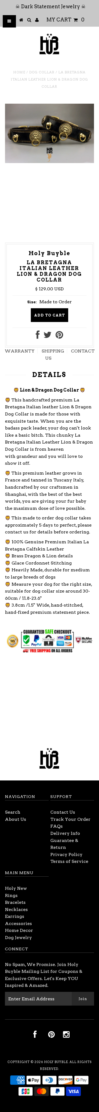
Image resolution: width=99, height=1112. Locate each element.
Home (19, 72)
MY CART (65, 20)
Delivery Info (65, 833)
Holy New (16, 888)
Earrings (14, 916)
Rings (11, 895)
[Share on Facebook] (38, 336)
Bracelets (15, 902)
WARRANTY (20, 351)
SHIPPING (53, 351)
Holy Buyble (56, 1062)
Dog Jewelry (18, 937)
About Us (15, 819)
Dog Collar (41, 72)
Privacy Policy (66, 854)
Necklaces (16, 909)
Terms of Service (69, 861)
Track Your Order (70, 819)
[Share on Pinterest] (59, 336)
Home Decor (19, 930)
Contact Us (62, 812)
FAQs (56, 826)
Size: (32, 302)
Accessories (18, 923)
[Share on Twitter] (47, 336)
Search (12, 812)
